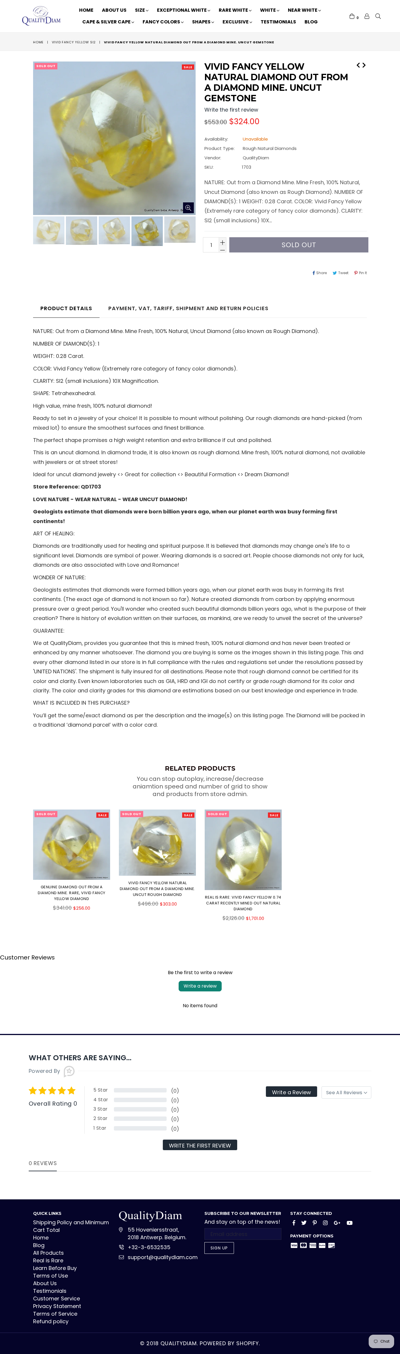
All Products (48, 1252)
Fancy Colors (162, 21)
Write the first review (200, 1145)
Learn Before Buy (55, 1268)
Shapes (201, 21)
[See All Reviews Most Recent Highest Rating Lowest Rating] (346, 1092)
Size (140, 10)
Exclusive (236, 21)
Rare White (234, 10)
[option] (48, 231)
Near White (303, 10)
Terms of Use (50, 1275)
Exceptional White (182, 10)
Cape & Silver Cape (106, 21)
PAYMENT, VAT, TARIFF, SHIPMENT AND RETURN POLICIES (188, 308)
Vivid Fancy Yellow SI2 (74, 42)
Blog (311, 21)
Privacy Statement (57, 1306)
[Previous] (358, 64)
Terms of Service (55, 1313)
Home (86, 10)
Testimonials (278, 21)
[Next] (364, 64)
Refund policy (51, 1321)
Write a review (200, 986)
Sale (188, 67)
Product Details (66, 308)
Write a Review (291, 1092)
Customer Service (56, 1298)
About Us (114, 10)
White (268, 10)
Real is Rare (48, 1260)
